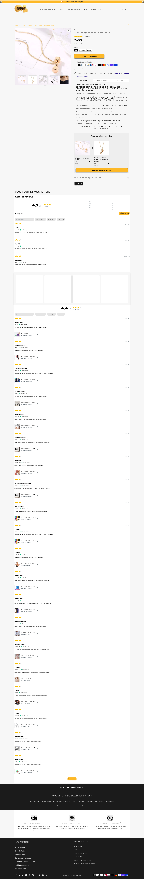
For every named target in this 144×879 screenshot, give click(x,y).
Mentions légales (21, 854)
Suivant (126, 25)
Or (76, 50)
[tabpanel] (72, 243)
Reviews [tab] (19, 214)
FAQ (75, 850)
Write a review (124, 213)
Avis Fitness (78, 846)
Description (83, 80)
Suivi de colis (78, 857)
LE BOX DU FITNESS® (74, 875)
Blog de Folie (20, 851)
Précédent (120, 25)
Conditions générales (23, 858)
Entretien (120, 80)
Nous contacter (20, 869)
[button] (1, 2)
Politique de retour (22, 865)
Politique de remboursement (84, 864)
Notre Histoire (20, 847)
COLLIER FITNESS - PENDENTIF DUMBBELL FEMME (101, 159)
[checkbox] (61, 219)
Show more (72, 779)
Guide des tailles (102, 80)
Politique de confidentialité (25, 861)
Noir (89, 50)
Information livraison (81, 853)
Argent (82, 50)
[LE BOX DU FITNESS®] (21, 9)
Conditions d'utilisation (82, 860)
